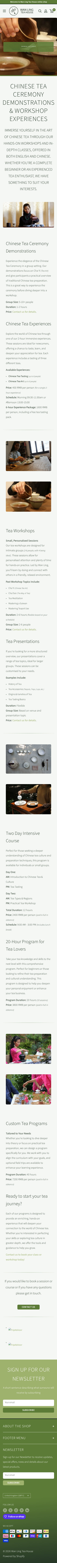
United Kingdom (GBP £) (14, 1495)
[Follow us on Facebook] (5, 1510)
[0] (51, 11)
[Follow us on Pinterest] (22, 1510)
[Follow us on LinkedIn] (27, 1510)
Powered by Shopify (14, 1556)
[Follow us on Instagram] (16, 1510)
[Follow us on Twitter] (10, 1510)
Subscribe (28, 1410)
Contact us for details (24, 312)
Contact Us (28, 1307)
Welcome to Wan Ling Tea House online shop (28, 2)
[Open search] (40, 11)
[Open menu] (4, 11)
